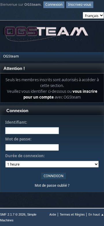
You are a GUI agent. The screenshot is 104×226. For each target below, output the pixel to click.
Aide (52, 214)
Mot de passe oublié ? (52, 185)
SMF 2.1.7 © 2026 (12, 214)
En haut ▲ (96, 214)
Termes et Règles (72, 214)
